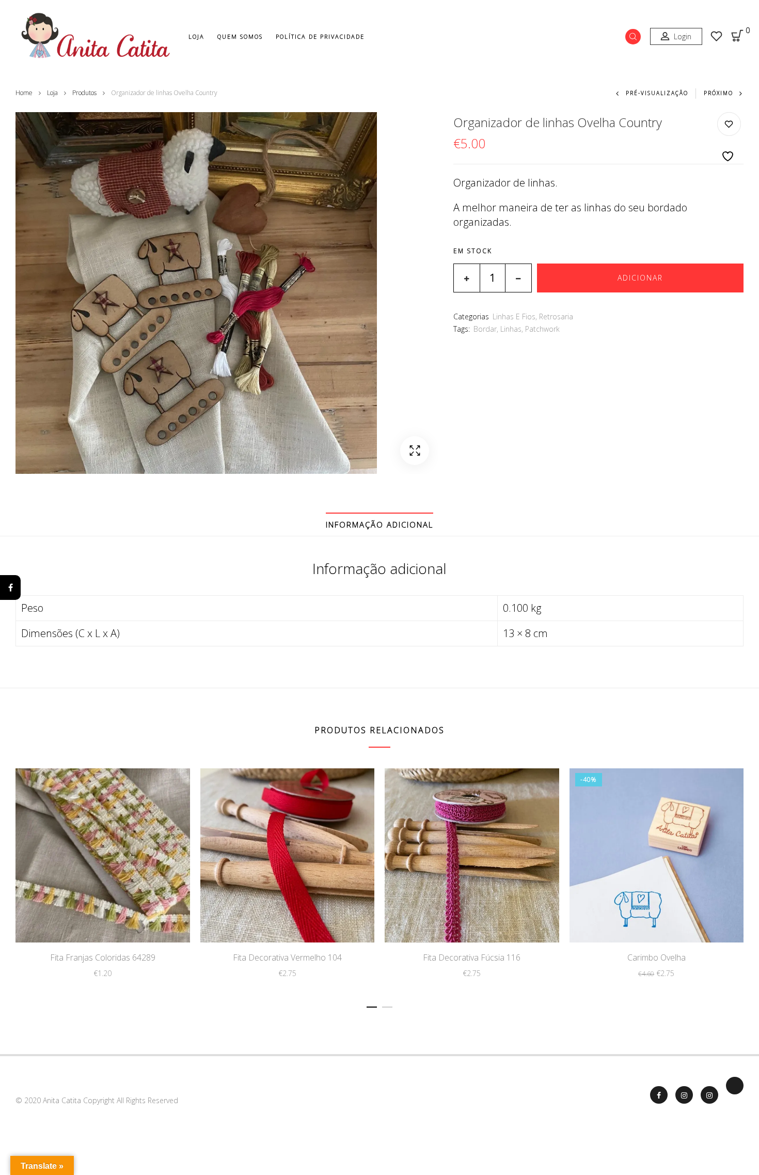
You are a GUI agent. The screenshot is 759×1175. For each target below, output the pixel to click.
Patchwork (542, 329)
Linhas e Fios (514, 316)
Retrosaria (556, 316)
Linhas (510, 329)
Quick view (137, 920)
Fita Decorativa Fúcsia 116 (471, 957)
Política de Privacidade (320, 36)
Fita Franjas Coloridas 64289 (102, 957)
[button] (414, 450)
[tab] (379, 524)
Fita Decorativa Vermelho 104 (287, 957)
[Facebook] (10, 587)
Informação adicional (379, 524)
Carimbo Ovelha (656, 957)
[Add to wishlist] (729, 138)
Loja (196, 36)
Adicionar (640, 278)
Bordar (485, 329)
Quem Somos (240, 36)
